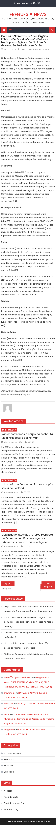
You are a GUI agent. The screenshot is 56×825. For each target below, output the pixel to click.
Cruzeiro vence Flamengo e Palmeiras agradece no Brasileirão (28, 635)
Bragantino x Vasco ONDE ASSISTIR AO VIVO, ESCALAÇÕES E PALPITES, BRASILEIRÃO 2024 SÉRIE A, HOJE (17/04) (28, 682)
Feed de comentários (15, 803)
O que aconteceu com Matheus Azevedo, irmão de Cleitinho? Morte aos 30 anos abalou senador (28, 609)
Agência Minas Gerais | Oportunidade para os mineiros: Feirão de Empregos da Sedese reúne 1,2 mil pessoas (10, 583)
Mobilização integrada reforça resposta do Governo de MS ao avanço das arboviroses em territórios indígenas (27, 538)
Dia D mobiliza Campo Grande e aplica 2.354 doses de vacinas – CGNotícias (26, 645)
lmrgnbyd (9, 729)
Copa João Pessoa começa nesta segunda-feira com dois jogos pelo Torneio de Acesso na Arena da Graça (28, 622)
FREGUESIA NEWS (28, 14)
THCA (6, 714)
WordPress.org (11, 809)
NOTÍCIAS (8, 765)
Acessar (8, 790)
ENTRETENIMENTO (9, 430)
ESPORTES (9, 759)
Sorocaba (9, 771)
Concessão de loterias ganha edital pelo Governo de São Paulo (49, 583)
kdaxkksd (8, 703)
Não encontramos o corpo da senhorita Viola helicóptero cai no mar (27, 436)
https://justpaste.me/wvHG (18, 677)
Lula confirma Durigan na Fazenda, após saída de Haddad (27, 486)
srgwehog (9, 693)
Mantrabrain (44, 821)
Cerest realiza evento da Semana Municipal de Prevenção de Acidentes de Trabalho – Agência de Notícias (29, 719)
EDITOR (31, 442)
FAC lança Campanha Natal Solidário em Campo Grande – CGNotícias (28, 656)
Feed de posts (11, 797)
